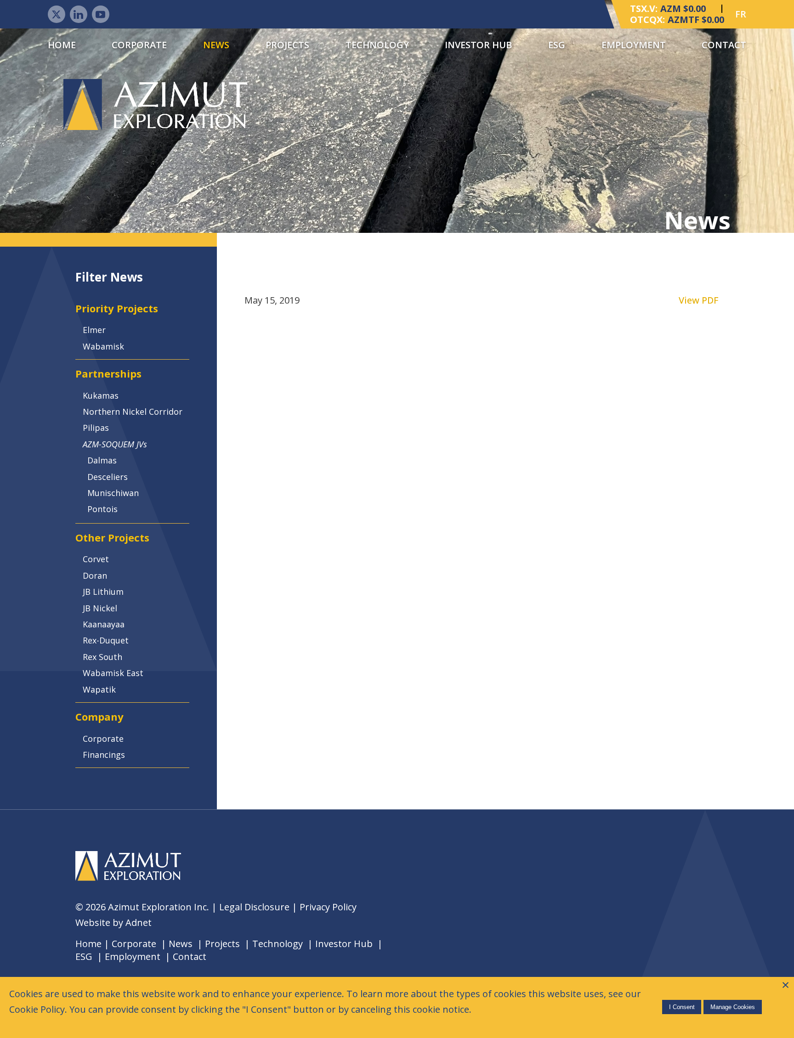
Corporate (139, 45)
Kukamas (101, 395)
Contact (724, 45)
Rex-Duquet (106, 640)
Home (62, 45)
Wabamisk (103, 346)
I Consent (682, 1007)
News (216, 45)
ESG (556, 45)
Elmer (94, 329)
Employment (633, 45)
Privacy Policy (328, 907)
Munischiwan (113, 492)
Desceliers (107, 476)
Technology (377, 45)
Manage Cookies (732, 1007)
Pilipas (96, 427)
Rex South (102, 656)
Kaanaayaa (104, 624)
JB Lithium (103, 591)
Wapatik (99, 689)
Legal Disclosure (254, 907)
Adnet (138, 922)
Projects (287, 45)
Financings (104, 754)
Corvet (96, 558)
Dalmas (102, 460)
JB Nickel (100, 608)
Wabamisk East (113, 672)
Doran (95, 575)
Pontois (102, 508)
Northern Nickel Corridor (132, 411)
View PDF (699, 300)
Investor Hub (478, 45)
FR (740, 14)
